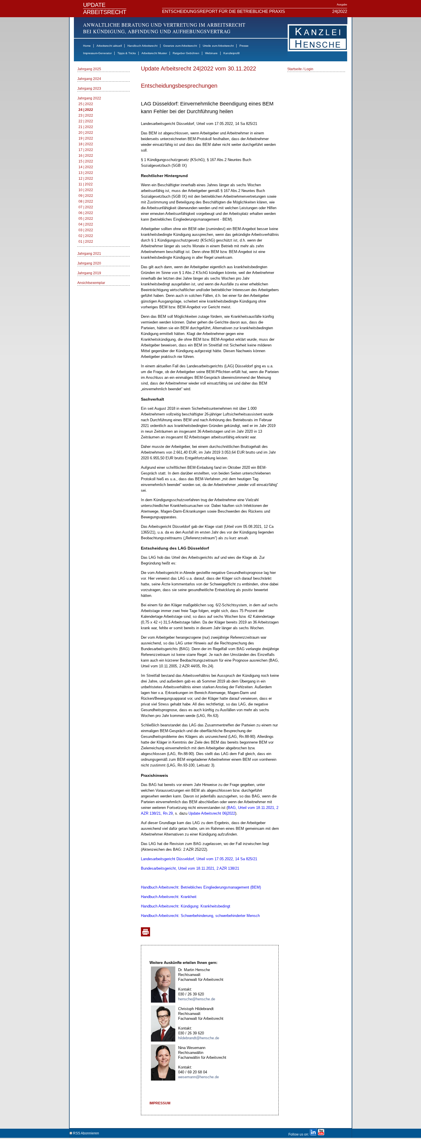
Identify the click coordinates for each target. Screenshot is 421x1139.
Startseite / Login (300, 69)
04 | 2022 (85, 224)
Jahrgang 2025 (89, 69)
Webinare (211, 53)
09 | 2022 (85, 196)
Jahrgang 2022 (89, 98)
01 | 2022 (85, 242)
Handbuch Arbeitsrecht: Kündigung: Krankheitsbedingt (185, 906)
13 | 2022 (85, 173)
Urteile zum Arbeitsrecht (218, 45)
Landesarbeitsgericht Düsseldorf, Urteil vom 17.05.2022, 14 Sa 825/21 (199, 859)
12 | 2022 (85, 179)
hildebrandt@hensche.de (198, 1038)
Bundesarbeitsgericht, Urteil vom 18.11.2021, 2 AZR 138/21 (190, 868)
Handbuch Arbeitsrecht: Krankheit (168, 897)
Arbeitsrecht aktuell (109, 45)
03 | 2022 (85, 230)
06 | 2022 (85, 213)
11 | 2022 (85, 184)
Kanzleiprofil (231, 53)
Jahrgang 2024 (89, 79)
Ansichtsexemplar (91, 283)
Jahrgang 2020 (89, 263)
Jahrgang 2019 (89, 273)
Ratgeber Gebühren (186, 53)
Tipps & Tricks (126, 53)
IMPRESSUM (159, 1103)
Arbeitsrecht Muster (154, 53)
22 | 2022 (85, 121)
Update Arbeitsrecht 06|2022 (211, 813)
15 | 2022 (85, 161)
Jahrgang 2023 (89, 89)
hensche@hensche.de (196, 999)
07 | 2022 (85, 207)
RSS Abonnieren (85, 1132)
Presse (244, 45)
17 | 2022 (85, 150)
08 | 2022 (85, 201)
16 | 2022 (85, 156)
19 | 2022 (85, 138)
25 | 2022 (85, 104)
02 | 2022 (85, 236)
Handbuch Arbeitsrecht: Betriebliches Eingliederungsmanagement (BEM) (201, 887)
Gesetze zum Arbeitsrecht (180, 45)
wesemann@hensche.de (198, 1077)
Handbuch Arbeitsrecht (142, 45)
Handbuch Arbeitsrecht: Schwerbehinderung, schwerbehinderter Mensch (200, 915)
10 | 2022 (85, 190)
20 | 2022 (85, 133)
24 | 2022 (85, 110)
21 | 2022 (85, 127)
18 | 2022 (85, 144)
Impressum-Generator (97, 53)
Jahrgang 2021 (89, 254)
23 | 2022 (85, 115)
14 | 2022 (85, 167)
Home (87, 45)
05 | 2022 (85, 219)
